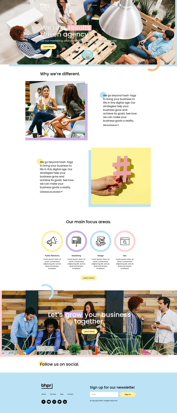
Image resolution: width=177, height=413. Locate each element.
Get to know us (110, 125)
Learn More (48, 46)
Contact (132, 5)
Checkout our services (50, 192)
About (73, 5)
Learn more (88, 278)
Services (93, 5)
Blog (113, 5)
